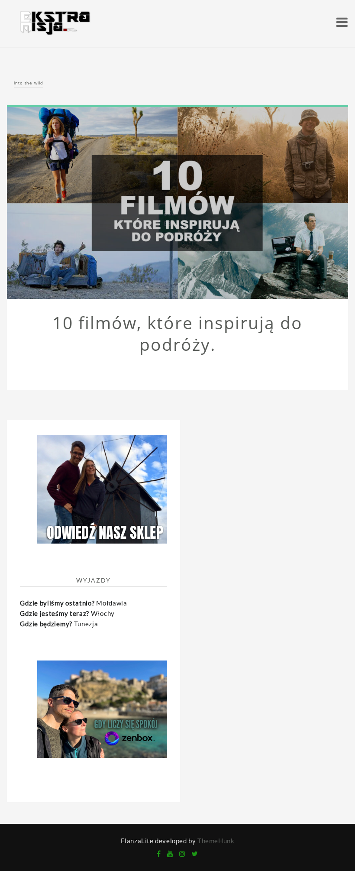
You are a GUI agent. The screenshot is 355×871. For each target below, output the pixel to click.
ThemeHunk (215, 841)
